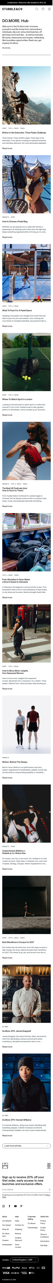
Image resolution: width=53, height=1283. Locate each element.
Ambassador (7, 1216)
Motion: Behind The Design (14, 744)
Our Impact (6, 1197)
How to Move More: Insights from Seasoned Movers (15, 656)
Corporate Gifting (30, 1189)
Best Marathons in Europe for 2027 (18, 919)
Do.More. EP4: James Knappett (16, 1005)
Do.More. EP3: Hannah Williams (16, 1091)
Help (16, 1188)
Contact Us (18, 1197)
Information (43, 1213)
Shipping (17, 1201)
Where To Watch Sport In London (17, 391)
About (4, 1188)
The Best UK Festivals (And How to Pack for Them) (14, 479)
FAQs (16, 1193)
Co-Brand (30, 1195)
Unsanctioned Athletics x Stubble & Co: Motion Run (14, 831)
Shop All (5, 1201)
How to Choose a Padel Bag (15, 219)
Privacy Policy (6, 1169)
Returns (17, 1205)
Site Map (42, 1217)
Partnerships (31, 1199)
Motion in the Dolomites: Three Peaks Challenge (13, 131)
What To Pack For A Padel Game (17, 305)
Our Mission (7, 1193)
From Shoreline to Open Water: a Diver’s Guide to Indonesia (16, 567)
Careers (5, 1212)
